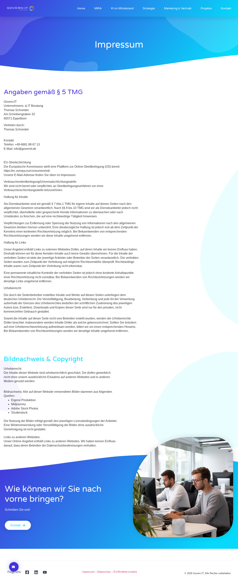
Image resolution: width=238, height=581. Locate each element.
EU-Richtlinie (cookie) (125, 571)
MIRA (98, 8)
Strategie (149, 8)
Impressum (88, 571)
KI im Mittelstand (122, 8)
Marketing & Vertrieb (177, 8)
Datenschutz (104, 571)
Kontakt (226, 8)
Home (81, 8)
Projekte (206, 8)
